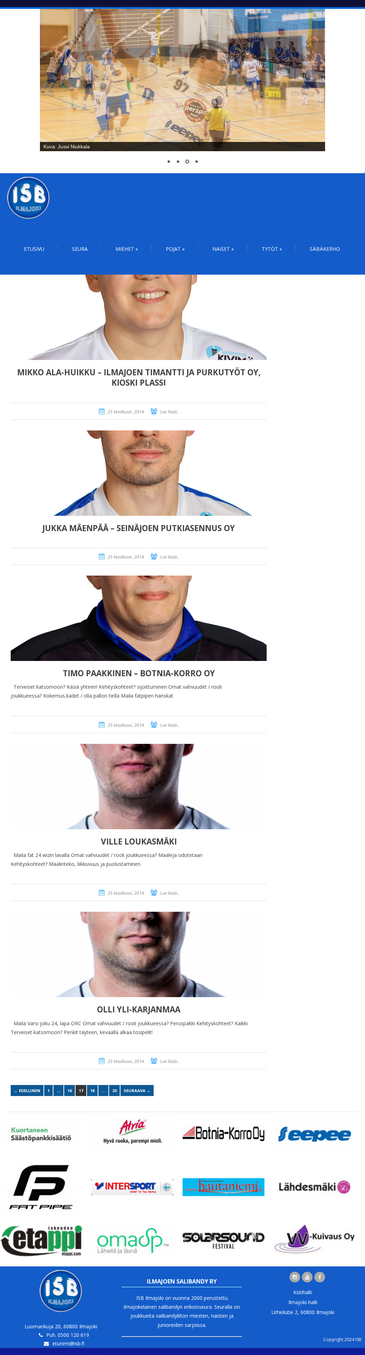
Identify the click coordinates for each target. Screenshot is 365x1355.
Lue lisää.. (169, 412)
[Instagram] (294, 1277)
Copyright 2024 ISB (342, 1340)
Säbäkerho (325, 248)
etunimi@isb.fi (68, 1343)
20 (114, 1090)
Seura (80, 248)
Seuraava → (137, 1090)
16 (69, 1090)
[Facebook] (319, 1277)
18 (92, 1090)
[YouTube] (307, 1277)
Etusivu (34, 248)
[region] (182, 91)
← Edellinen (27, 1090)
